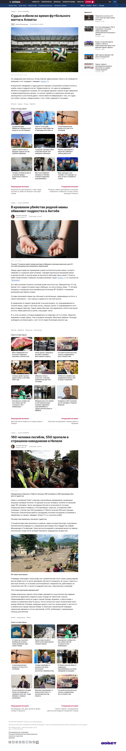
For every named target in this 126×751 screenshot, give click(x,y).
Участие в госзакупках (16, 736)
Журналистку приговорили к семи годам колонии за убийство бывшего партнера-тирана (26, 191)
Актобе (14, 330)
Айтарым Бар (32, 5)
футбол (33, 104)
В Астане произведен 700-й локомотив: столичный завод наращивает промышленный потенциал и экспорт (105, 30)
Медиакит (12, 737)
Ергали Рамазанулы (22, 24)
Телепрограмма (68, 2)
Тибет (29, 617)
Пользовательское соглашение (18, 732)
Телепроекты (46, 2)
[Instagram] (17, 742)
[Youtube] (27, 742)
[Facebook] (9, 742)
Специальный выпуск (45, 5)
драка (21, 104)
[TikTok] (30, 742)
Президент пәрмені (60, 5)
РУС (115, 1)
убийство (21, 330)
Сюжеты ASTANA (23, 11)
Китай (13, 617)
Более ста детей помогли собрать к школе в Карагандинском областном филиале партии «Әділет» (105, 44)
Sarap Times (22, 5)
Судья (27, 104)
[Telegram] (24, 742)
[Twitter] (13, 742)
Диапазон (15, 280)
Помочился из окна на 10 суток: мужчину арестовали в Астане (105, 17)
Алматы (14, 104)
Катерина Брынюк (21, 215)
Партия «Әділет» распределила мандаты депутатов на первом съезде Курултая (103, 67)
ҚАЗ (110, 1)
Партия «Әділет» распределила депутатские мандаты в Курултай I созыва (62, 710)
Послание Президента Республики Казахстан (23, 734)
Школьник (29, 330)
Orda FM (80, 2)
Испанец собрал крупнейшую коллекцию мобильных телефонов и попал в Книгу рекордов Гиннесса (63, 191)
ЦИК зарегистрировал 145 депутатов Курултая (104, 56)
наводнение (21, 617)
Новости (35, 2)
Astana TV (45, 81)
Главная (13, 11)
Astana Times (13, 5)
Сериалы (57, 2)
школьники (38, 330)
